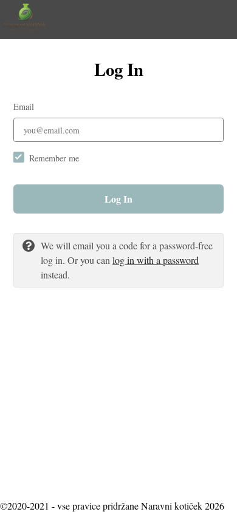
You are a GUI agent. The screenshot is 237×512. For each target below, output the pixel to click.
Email (23, 106)
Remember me (54, 158)
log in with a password (155, 260)
